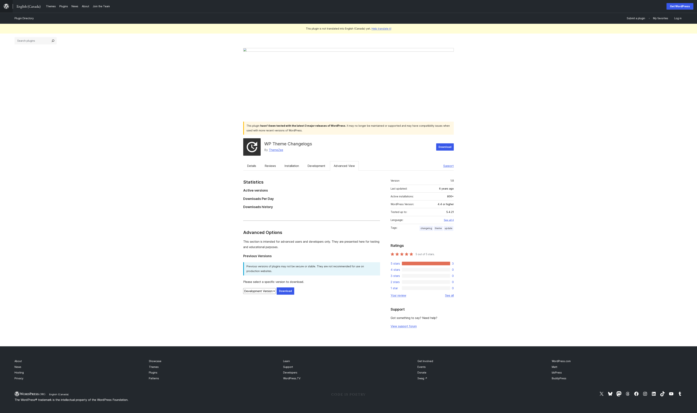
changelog (426, 228)
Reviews (270, 166)
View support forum (404, 326)
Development (316, 166)
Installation (291, 166)
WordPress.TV (291, 378)
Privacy (19, 378)
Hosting (19, 372)
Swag (422, 378)
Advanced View (344, 166)
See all (449, 295)
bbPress (557, 372)
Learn (286, 361)
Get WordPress (680, 6)
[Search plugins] (53, 40)
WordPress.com (561, 361)
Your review (398, 295)
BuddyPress (559, 378)
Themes (154, 366)
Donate (421, 372)
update (448, 228)
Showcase (155, 361)
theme (438, 228)
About (18, 361)
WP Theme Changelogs (288, 143)
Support (448, 166)
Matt (554, 366)
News (18, 366)
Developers (290, 372)
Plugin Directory (24, 18)
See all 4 (449, 220)
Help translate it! (381, 28)
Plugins (153, 372)
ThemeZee (276, 150)
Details (251, 166)
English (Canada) (59, 394)
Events (421, 366)
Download (445, 146)
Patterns (154, 378)
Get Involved (425, 361)
